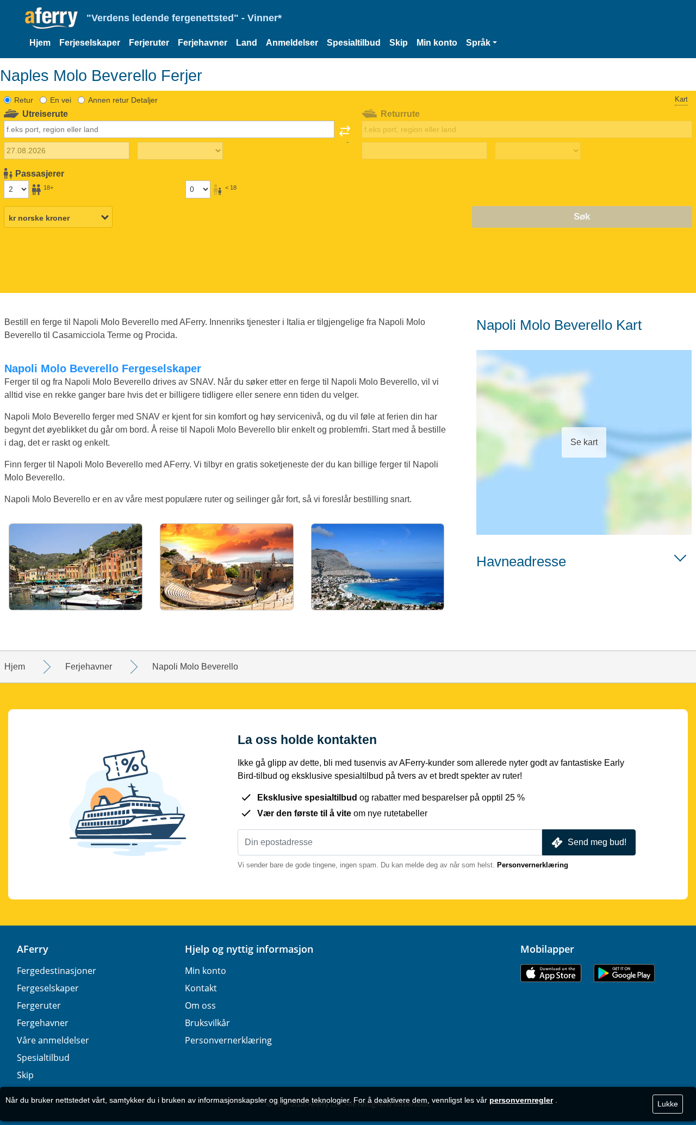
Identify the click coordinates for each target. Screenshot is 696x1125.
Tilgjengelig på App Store (550, 973)
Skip (398, 42)
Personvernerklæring (532, 865)
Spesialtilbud (354, 42)
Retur (23, 100)
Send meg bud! (597, 842)
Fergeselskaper (48, 988)
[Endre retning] (344, 134)
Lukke (667, 1103)
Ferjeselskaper (89, 42)
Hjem (40, 42)
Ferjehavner (202, 42)
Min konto (437, 42)
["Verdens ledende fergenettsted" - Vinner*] (51, 18)
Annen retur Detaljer (123, 100)
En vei (60, 100)
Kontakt (201, 988)
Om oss (200, 1005)
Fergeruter (39, 1005)
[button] (481, 43)
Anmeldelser (292, 42)
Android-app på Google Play (624, 973)
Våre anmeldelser (53, 1040)
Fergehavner (43, 1023)
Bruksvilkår (207, 1023)
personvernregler (521, 1100)
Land (246, 42)
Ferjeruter (149, 42)
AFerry (32, 948)
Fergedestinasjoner (56, 971)
